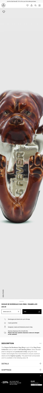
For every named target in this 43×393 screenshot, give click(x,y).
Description (8, 343)
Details (5, 363)
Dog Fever (3, 293)
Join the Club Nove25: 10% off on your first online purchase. (21, 1)
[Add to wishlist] (4, 12)
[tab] (22, 343)
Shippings (6, 369)
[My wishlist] (28, 5)
